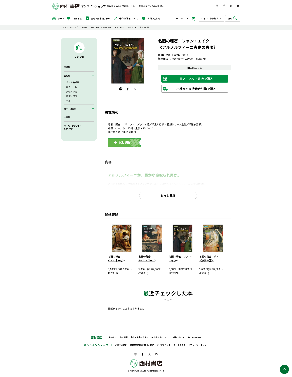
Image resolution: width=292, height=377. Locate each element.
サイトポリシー (194, 337)
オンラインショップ (93, 6)
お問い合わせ (154, 18)
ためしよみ (124, 142)
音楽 (68, 100)
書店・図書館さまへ (100, 18)
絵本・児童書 (70, 108)
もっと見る (168, 195)
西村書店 (96, 337)
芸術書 (84, 27)
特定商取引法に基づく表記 (142, 345)
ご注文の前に (121, 345)
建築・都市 (71, 96)
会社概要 (124, 337)
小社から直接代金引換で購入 (196, 89)
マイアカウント (181, 18)
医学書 (67, 67)
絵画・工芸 (95, 27)
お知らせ (77, 18)
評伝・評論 (71, 91)
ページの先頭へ (284, 369)
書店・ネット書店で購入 (196, 78)
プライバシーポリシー (198, 345)
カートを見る (180, 345)
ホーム (61, 18)
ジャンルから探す (209, 18)
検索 (230, 18)
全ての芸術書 (72, 82)
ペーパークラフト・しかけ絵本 (73, 127)
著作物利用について (128, 18)
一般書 (67, 117)
